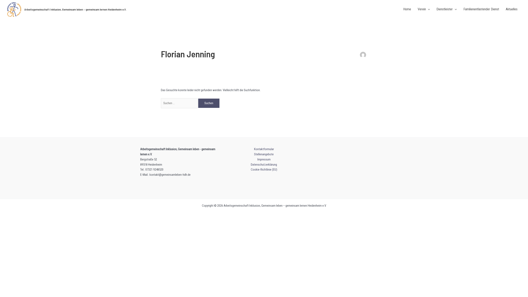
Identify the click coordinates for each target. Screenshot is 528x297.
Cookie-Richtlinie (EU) (264, 169)
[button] (428, 9)
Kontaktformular (264, 149)
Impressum (264, 159)
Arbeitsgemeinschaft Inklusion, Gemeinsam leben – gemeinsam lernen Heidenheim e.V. (75, 9)
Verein (422, 9)
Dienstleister (444, 9)
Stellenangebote (264, 154)
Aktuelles (511, 9)
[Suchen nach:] (179, 103)
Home (407, 9)
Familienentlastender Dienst (481, 9)
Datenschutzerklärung (264, 164)
